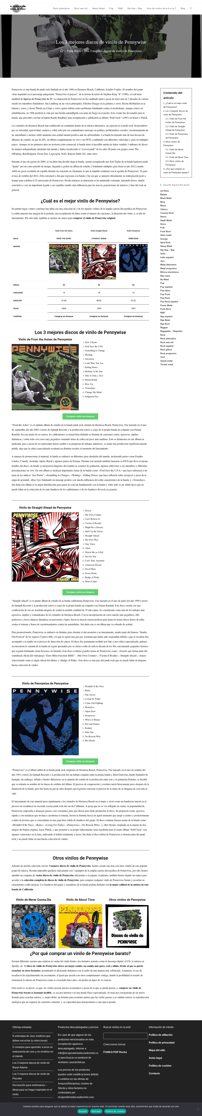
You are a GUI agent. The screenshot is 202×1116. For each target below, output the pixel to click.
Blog (162, 202)
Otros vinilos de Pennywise (127, 899)
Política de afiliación (161, 1035)
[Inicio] (61, 51)
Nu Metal (164, 279)
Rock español (167, 346)
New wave (165, 276)
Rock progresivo (168, 353)
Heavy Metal (166, 246)
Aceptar (83, 1111)
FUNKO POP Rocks (115, 1052)
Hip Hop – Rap (167, 250)
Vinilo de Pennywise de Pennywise (45, 683)
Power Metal (166, 305)
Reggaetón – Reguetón (171, 331)
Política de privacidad (162, 1042)
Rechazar (96, 1111)
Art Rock (164, 191)
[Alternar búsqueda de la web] (190, 8)
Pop (162, 283)
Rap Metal (165, 320)
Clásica (163, 209)
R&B (162, 313)
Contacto (154, 1073)
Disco (163, 224)
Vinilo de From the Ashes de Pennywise (45, 339)
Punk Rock (165, 309)
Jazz (162, 261)
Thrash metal (166, 364)
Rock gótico (166, 349)
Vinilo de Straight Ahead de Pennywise (45, 507)
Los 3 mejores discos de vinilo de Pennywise (113, 51)
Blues (163, 205)
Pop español (166, 287)
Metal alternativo (168, 264)
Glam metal (166, 235)
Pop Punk (165, 294)
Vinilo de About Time (80, 899)
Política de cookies (160, 1065)
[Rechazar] (198, 1109)
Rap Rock (165, 324)
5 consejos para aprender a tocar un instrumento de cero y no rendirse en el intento (32, 1052)
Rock (162, 335)
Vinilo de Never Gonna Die (33, 899)
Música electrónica (169, 272)
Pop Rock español (169, 301)
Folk (162, 228)
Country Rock (167, 213)
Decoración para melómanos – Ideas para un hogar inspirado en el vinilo (32, 1090)
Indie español (167, 257)
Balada (163, 194)
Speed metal (166, 361)
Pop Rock (165, 298)
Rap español (166, 316)
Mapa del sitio (157, 1050)
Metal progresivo (168, 268)
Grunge (164, 239)
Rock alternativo (168, 338)
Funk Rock (165, 231)
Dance (163, 216)
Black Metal (166, 198)
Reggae (164, 327)
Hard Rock (165, 242)
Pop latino (165, 290)
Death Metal (166, 220)
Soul (162, 357)
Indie (162, 253)
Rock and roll (166, 342)
